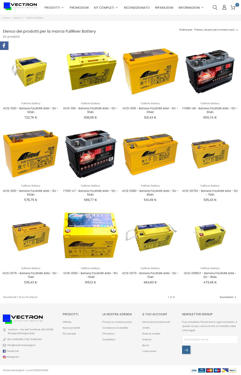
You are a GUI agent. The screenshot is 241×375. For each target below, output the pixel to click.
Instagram (12, 357)
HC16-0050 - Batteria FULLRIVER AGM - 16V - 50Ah (90, 275)
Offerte (67, 322)
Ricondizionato (137, 7)
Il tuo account (154, 314)
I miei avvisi (149, 351)
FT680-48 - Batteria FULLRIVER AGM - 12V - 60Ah (210, 110)
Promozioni (79, 7)
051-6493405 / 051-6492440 (24, 339)
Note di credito (151, 333)
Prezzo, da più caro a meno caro (214, 29)
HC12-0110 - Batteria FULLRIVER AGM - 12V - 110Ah (90, 110)
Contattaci (108, 339)
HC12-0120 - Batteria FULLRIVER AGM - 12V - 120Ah (30, 110)
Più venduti (69, 333)
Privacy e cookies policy (117, 322)
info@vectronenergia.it (21, 345)
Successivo (228, 297)
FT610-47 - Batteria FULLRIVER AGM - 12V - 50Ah (90, 193)
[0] (233, 7)
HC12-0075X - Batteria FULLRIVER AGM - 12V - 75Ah (210, 193)
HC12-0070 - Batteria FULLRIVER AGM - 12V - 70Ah (150, 275)
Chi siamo (108, 333)
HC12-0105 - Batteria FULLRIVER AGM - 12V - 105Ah (150, 110)
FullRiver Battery (30, 103)
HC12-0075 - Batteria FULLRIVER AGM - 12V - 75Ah (31, 275)
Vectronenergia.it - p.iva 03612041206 (25, 370)
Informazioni (191, 7)
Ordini (146, 328)
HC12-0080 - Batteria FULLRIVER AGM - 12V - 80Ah (150, 193)
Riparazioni (164, 7)
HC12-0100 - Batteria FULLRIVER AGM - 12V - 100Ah (30, 193)
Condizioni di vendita (115, 328)
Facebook (12, 351)
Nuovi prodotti (71, 328)
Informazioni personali (156, 322)
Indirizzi (146, 339)
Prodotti (54, 7)
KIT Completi (106, 7)
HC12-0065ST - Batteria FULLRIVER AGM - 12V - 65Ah (210, 275)
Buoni (145, 345)
